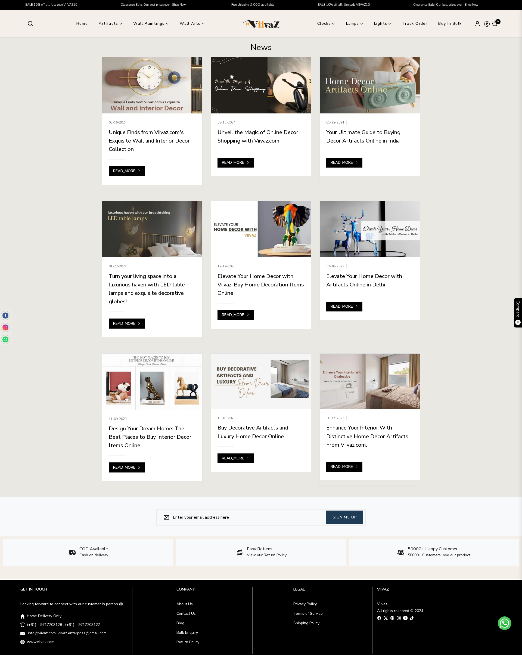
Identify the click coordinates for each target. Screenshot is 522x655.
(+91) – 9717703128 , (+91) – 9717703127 (63, 624)
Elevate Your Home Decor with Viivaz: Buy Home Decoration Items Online (260, 285)
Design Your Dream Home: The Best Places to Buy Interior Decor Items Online (150, 437)
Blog (180, 623)
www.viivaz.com (40, 641)
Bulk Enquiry (187, 632)
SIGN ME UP (345, 517)
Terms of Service (308, 613)
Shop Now (152, 5)
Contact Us (186, 613)
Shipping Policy (306, 623)
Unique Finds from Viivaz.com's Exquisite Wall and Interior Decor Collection (149, 141)
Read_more (124, 171)
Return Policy (187, 642)
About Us (184, 604)
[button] (30, 23)
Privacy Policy (305, 604)
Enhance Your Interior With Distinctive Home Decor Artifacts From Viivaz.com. (367, 436)
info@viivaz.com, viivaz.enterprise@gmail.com (67, 633)
